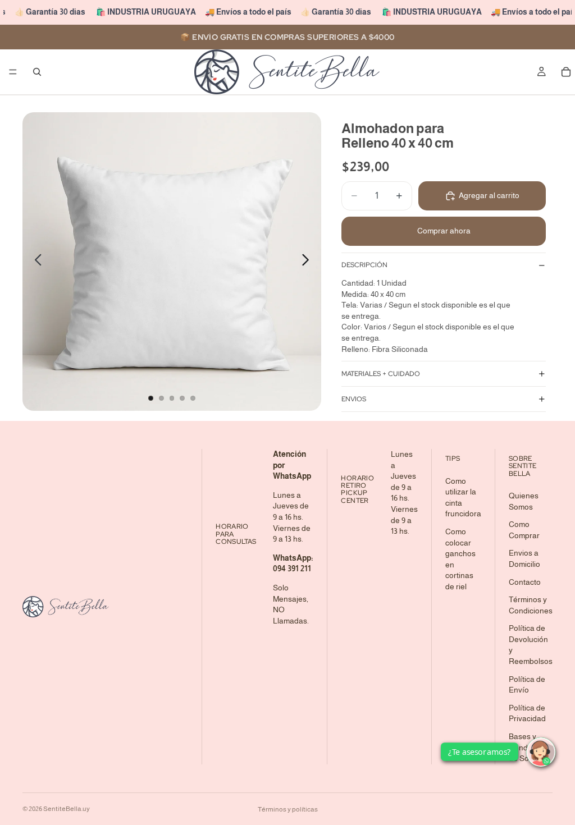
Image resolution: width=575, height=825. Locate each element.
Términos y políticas (288, 809)
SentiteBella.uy (66, 809)
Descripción (364, 264)
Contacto (525, 582)
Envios (353, 399)
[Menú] (13, 72)
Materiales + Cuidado (380, 373)
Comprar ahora (444, 230)
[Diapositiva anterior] (35, 261)
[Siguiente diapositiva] (308, 261)
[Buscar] (37, 71)
